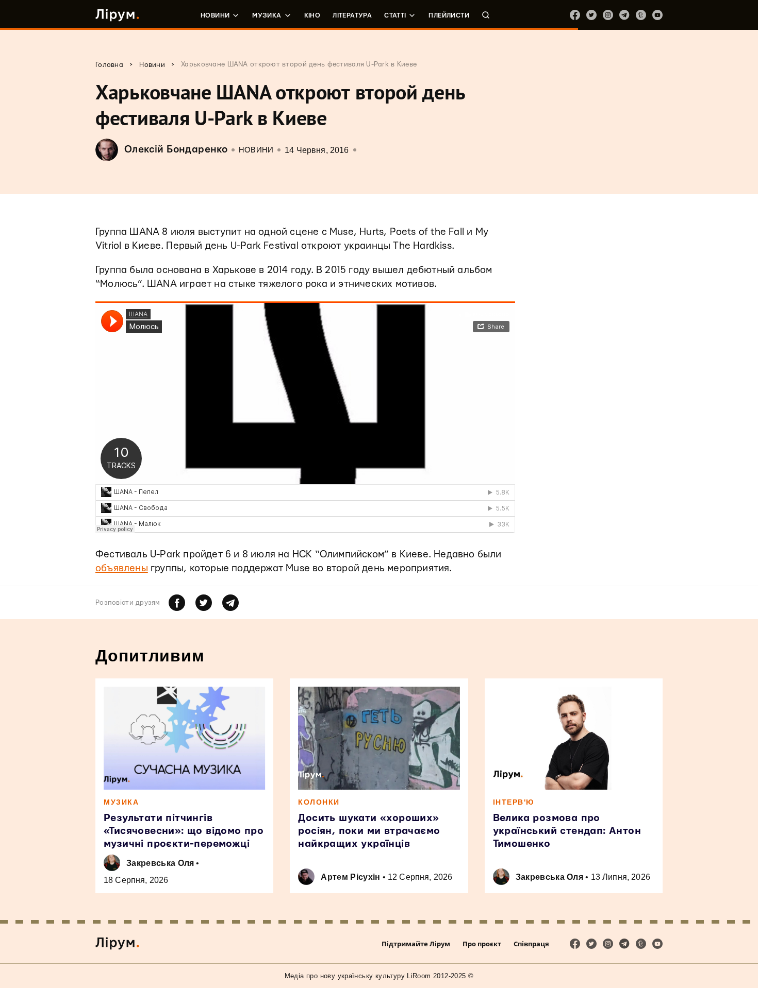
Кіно (312, 15)
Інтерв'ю (513, 802)
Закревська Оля (160, 863)
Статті (395, 15)
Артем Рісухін (350, 877)
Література (352, 15)
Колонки (319, 802)
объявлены (121, 568)
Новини (215, 15)
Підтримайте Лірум (416, 943)
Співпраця (531, 943)
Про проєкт (482, 943)
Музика (266, 15)
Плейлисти (449, 15)
